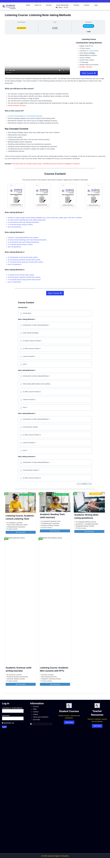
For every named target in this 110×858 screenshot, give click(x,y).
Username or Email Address (12, 708)
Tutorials (76, 5)
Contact (86, 5)
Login (96, 5)
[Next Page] (90, 484)
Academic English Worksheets (40, 1)
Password (5, 715)
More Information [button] (55, 531)
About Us (6, 1)
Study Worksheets (62, 5)
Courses (49, 5)
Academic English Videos (20, 1)
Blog (69, 1)
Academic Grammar (60, 1)
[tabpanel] (55, 362)
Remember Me (8, 723)
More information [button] (20, 532)
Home (28, 5)
